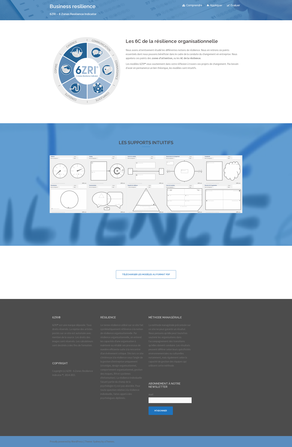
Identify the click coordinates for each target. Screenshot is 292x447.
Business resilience (72, 6)
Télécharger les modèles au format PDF (146, 274)
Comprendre (194, 5)
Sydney (97, 441)
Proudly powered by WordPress (66, 441)
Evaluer (235, 5)
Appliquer (216, 5)
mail (151, 394)
